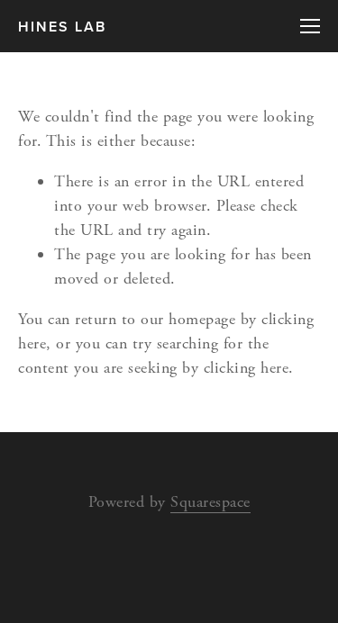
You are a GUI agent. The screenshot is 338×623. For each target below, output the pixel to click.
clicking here (246, 367)
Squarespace (210, 502)
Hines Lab (62, 26)
